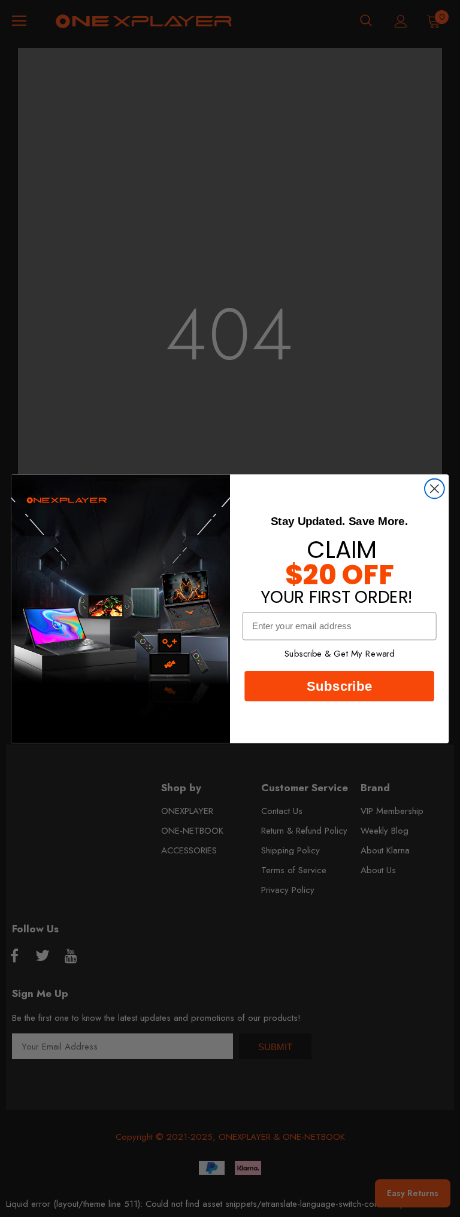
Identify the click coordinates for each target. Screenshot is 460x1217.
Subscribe (339, 685)
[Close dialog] (434, 488)
